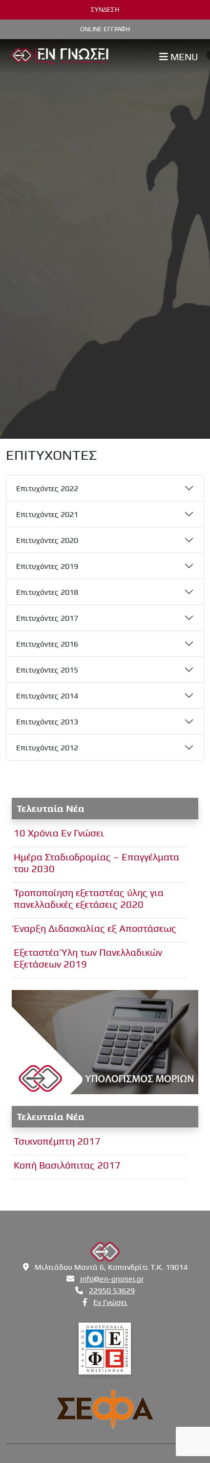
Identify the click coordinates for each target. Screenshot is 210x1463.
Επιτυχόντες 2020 (47, 540)
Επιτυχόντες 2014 (47, 695)
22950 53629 (112, 1290)
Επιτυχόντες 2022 (47, 488)
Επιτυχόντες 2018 (47, 592)
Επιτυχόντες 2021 (47, 514)
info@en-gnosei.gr (112, 1278)
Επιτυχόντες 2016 (47, 644)
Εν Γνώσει (110, 1302)
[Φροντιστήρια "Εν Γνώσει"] (59, 55)
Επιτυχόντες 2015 (47, 670)
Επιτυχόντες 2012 (47, 747)
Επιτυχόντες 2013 (47, 721)
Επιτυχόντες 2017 (47, 618)
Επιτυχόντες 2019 (47, 566)
